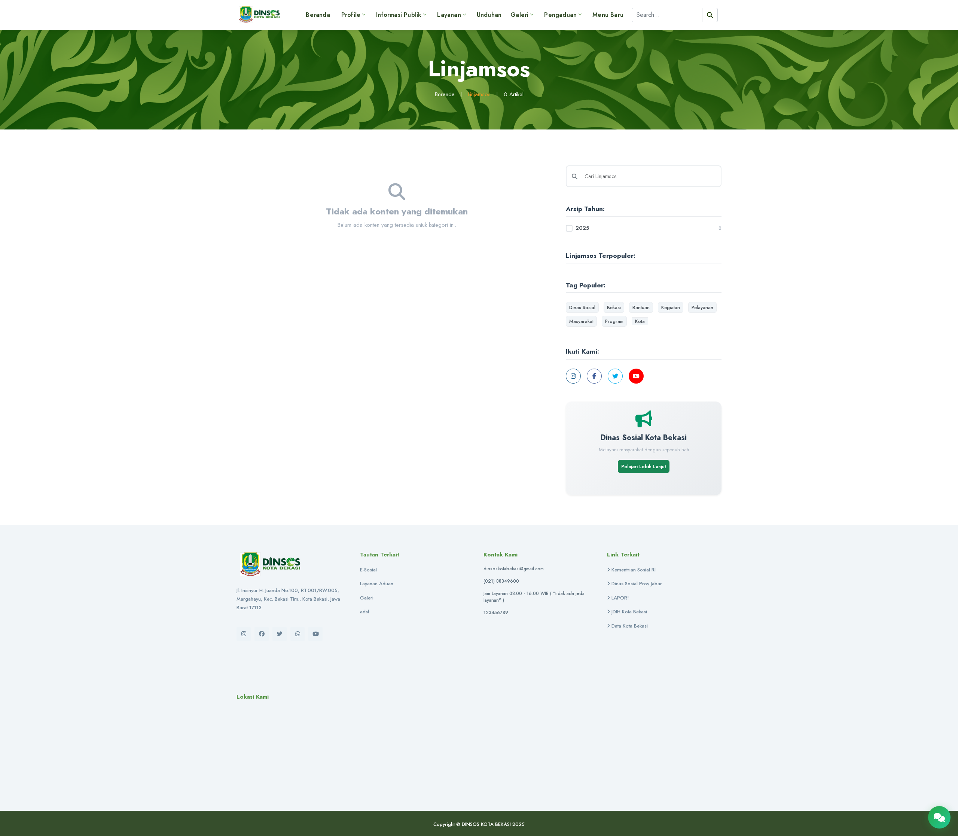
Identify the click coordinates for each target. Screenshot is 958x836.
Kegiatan (670, 307)
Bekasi (614, 307)
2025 (582, 228)
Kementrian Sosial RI (633, 569)
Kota (640, 321)
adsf (364, 611)
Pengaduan (560, 14)
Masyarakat (581, 321)
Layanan (449, 14)
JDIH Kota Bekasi (628, 611)
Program (614, 321)
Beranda (318, 14)
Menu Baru (607, 14)
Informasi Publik (398, 14)
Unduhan (489, 14)
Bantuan (641, 307)
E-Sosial (368, 569)
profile (350, 14)
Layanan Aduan (376, 583)
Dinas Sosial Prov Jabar (636, 583)
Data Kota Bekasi (629, 625)
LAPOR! (619, 597)
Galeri (519, 14)
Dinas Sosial (582, 307)
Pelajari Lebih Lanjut (643, 466)
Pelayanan (702, 307)
